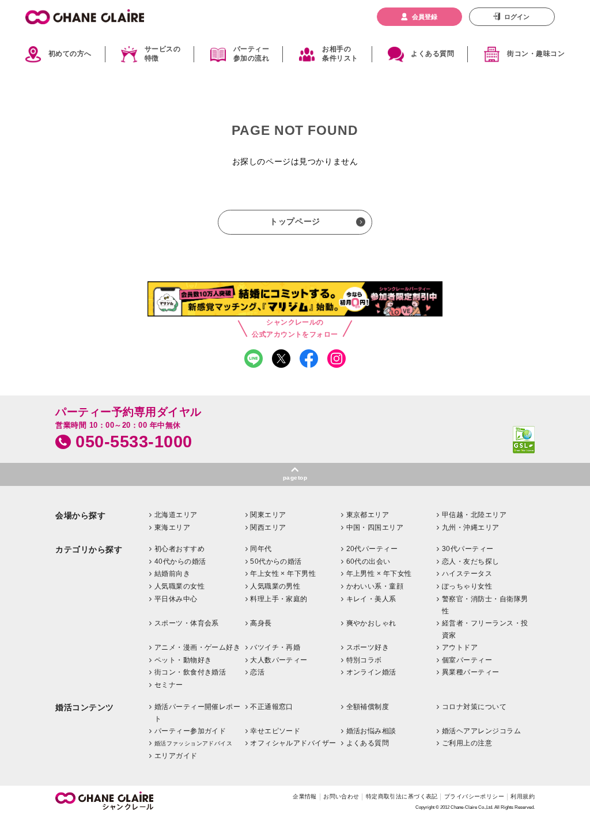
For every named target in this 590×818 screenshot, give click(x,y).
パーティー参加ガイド (190, 730)
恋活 (257, 672)
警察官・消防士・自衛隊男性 (485, 605)
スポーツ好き (367, 647)
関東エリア (268, 514)
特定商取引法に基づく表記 (402, 796)
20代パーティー (372, 548)
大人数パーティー (279, 660)
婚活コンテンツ (84, 707)
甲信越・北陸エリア (474, 514)
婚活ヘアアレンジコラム (481, 730)
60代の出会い (368, 561)
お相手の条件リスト (340, 54)
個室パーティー (467, 660)
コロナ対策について (474, 706)
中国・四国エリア (375, 527)
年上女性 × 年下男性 (283, 573)
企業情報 (305, 796)
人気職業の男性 (275, 586)
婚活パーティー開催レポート (197, 713)
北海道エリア (176, 514)
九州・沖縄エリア (471, 527)
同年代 (260, 548)
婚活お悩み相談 (371, 730)
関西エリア (268, 527)
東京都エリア (367, 514)
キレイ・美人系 (371, 598)
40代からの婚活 (180, 561)
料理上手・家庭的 (279, 598)
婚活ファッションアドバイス (193, 743)
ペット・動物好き (183, 660)
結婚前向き (172, 573)
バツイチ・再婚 (275, 647)
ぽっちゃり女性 (467, 586)
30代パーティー (468, 548)
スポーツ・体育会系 (186, 623)
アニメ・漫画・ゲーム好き (197, 647)
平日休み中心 (176, 598)
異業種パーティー (471, 672)
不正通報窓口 (271, 706)
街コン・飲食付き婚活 (190, 672)
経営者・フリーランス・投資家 (485, 629)
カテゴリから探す (88, 549)
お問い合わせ (341, 796)
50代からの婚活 (276, 561)
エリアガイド (176, 755)
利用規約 (522, 796)
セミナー (168, 684)
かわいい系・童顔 (375, 586)
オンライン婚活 (371, 672)
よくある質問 (432, 54)
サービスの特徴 (162, 54)
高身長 (260, 623)
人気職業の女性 (179, 586)
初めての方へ (70, 54)
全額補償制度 (367, 706)
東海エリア (172, 527)
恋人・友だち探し (471, 561)
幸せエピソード (275, 730)
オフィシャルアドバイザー (293, 743)
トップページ (295, 221)
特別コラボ (364, 660)
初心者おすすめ (179, 548)
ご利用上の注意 (467, 743)
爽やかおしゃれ (371, 623)
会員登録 (424, 16)
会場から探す (80, 515)
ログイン (517, 16)
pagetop (295, 477)
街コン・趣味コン (536, 54)
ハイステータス (467, 573)
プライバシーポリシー (474, 796)
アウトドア (460, 647)
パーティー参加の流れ (251, 54)
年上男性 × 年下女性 (379, 573)
